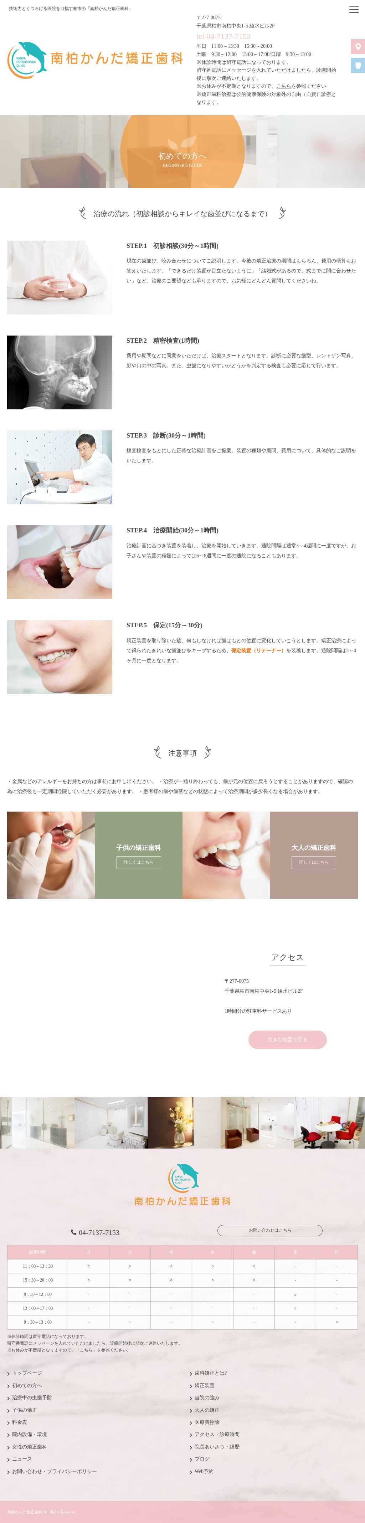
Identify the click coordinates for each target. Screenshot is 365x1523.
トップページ (27, 1373)
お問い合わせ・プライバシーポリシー (54, 1471)
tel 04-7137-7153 (223, 36)
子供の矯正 (24, 1410)
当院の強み (207, 1397)
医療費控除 (207, 1422)
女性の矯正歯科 (29, 1447)
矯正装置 (205, 1385)
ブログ (202, 1459)
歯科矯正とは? (211, 1373)
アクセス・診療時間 (217, 1434)
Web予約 (204, 1471)
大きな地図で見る (288, 1039)
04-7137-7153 (99, 1232)
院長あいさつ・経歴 (217, 1447)
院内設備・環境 (29, 1434)
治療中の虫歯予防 (32, 1397)
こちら (283, 86)
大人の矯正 (207, 1410)
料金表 (19, 1422)
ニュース (22, 1459)
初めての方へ (27, 1385)
